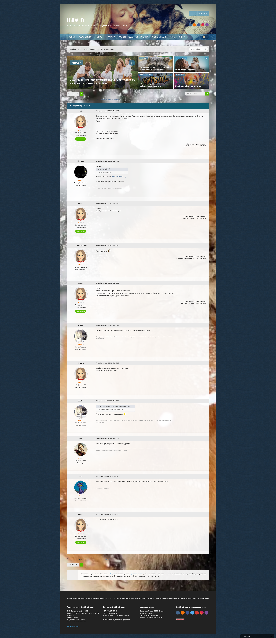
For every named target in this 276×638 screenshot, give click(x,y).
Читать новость (138, 342)
